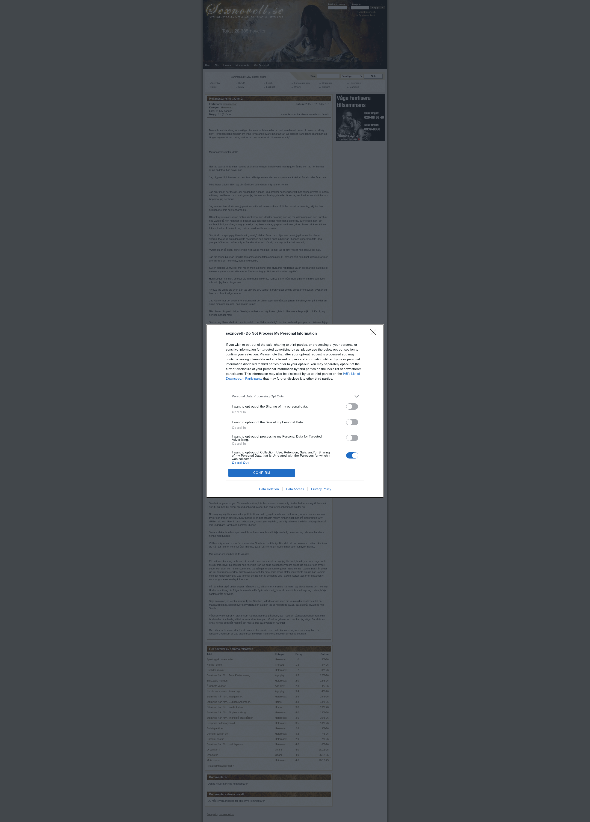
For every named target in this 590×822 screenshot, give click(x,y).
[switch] (352, 406)
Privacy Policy (321, 489)
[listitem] (295, 396)
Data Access (295, 489)
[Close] (374, 333)
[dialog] (295, 411)
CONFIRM (261, 472)
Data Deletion (269, 489)
